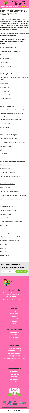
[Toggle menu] (26, 2)
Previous (2, 410)
